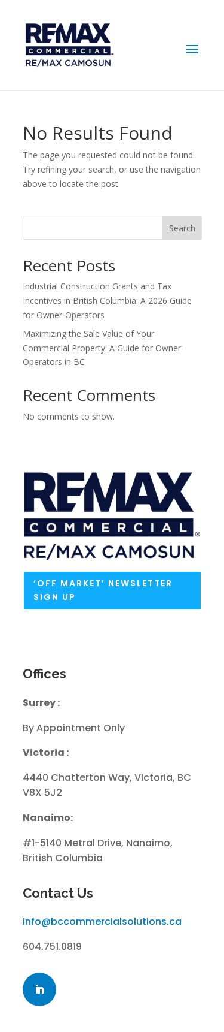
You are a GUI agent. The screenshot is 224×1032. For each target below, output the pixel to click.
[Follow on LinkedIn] (39, 989)
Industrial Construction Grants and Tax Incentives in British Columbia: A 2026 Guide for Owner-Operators (107, 300)
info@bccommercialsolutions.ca (102, 921)
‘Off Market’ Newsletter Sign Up (103, 590)
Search (182, 228)
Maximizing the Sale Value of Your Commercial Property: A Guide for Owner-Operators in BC (103, 348)
